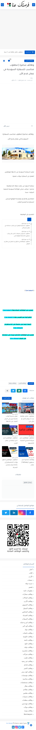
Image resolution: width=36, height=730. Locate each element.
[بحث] (2, 4)
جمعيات (30, 580)
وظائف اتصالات (27, 598)
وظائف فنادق (28, 665)
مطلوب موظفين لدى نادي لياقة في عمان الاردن (10, 440)
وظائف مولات (28, 707)
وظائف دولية (12, 383)
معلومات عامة (28, 591)
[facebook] (30, 512)
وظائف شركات (27, 654)
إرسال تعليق (27, 482)
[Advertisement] (18, 29)
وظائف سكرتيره (27, 651)
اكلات (30, 573)
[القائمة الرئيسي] (33, 4)
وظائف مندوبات (27, 696)
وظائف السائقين (27, 612)
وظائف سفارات (27, 594)
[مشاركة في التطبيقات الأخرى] (7, 390)
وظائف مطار (28, 686)
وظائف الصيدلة (27, 615)
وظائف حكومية (27, 636)
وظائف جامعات (27, 633)
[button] (25, 390)
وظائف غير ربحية (27, 661)
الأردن (30, 576)
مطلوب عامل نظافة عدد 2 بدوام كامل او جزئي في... (13, 52)
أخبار (30, 569)
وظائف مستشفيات (26, 682)
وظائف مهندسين (27, 703)
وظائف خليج (28, 643)
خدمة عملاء (28, 583)
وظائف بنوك (28, 629)
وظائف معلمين (27, 693)
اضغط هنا (29, 291)
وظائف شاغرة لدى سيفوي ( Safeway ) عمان (27, 462)
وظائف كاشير (28, 668)
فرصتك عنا (18, 328)
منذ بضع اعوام (25, 223)
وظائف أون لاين (27, 626)
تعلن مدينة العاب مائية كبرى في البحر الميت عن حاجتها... (11, 419)
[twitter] (6, 512)
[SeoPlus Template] (28, 723)
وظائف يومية (28, 711)
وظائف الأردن (29, 60)
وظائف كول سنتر (27, 672)
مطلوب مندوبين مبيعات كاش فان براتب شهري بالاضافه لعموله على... (18, 235)
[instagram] (22, 512)
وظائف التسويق (27, 605)
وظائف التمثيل (27, 608)
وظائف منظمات (27, 700)
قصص (30, 587)
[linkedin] (14, 512)
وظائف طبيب (28, 658)
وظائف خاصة (28, 640)
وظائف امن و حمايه (26, 622)
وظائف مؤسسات (27, 675)
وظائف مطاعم (27, 689)
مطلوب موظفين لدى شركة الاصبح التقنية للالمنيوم (27, 440)
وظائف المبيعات (27, 619)
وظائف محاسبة (27, 679)
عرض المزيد (7, 398)
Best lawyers (28, 714)
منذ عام (30, 414)
